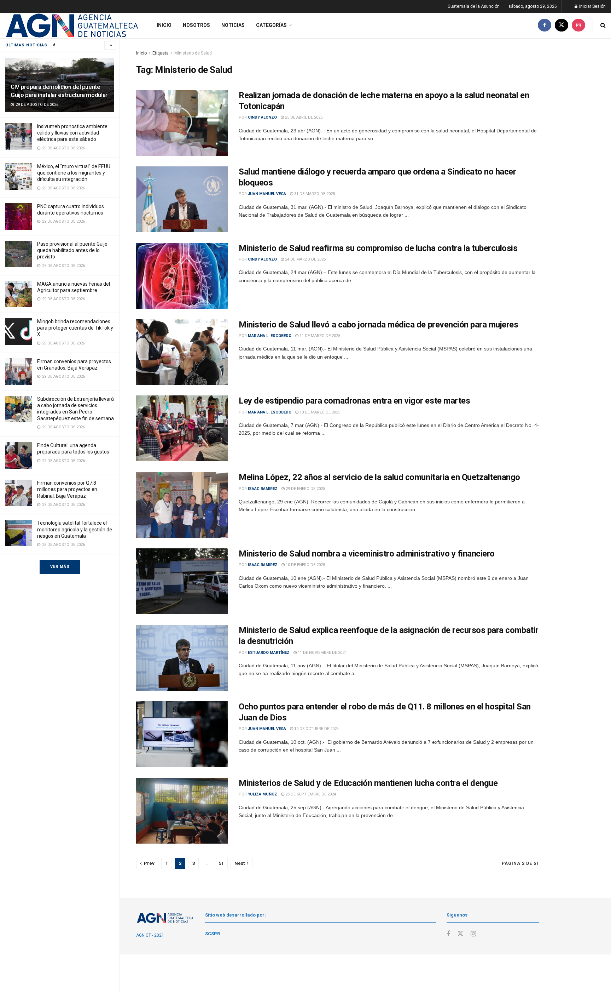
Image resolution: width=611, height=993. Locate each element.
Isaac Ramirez (263, 488)
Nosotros (196, 25)
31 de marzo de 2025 (314, 194)
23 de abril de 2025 (303, 117)
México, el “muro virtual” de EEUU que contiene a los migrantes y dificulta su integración (73, 173)
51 (221, 863)
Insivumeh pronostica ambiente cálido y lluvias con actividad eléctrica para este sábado (72, 133)
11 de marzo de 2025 (319, 335)
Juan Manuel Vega (267, 194)
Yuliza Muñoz (262, 794)
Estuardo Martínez (269, 652)
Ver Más (60, 566)
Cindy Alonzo (262, 117)
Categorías (271, 25)
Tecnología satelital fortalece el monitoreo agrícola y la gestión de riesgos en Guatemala (74, 529)
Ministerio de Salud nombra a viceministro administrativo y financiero (367, 554)
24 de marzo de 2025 (305, 259)
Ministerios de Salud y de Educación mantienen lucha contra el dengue (368, 783)
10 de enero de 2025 (305, 565)
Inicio (164, 25)
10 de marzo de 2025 (319, 412)
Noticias (233, 25)
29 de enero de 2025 (305, 488)
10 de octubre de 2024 (316, 728)
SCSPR (212, 933)
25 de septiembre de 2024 (310, 794)
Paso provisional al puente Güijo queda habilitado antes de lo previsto (72, 250)
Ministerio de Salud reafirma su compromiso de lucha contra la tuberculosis (378, 248)
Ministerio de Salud (193, 53)
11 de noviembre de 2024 (322, 652)
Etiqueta (160, 53)
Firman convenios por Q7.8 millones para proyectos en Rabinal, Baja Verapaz (67, 489)
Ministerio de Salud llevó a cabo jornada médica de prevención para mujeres (378, 325)
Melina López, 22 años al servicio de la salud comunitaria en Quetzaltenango (379, 477)
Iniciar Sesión (592, 6)
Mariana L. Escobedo (269, 335)
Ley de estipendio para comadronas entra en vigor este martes (354, 401)
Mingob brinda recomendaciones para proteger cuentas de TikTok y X (75, 328)
